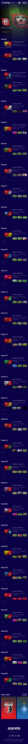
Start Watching (5, 32)
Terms (17, 731)
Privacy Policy (12, 731)
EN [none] (12, 3)
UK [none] (15, 3)
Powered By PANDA (18, 741)
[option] (15, 3)
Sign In (24, 2)
